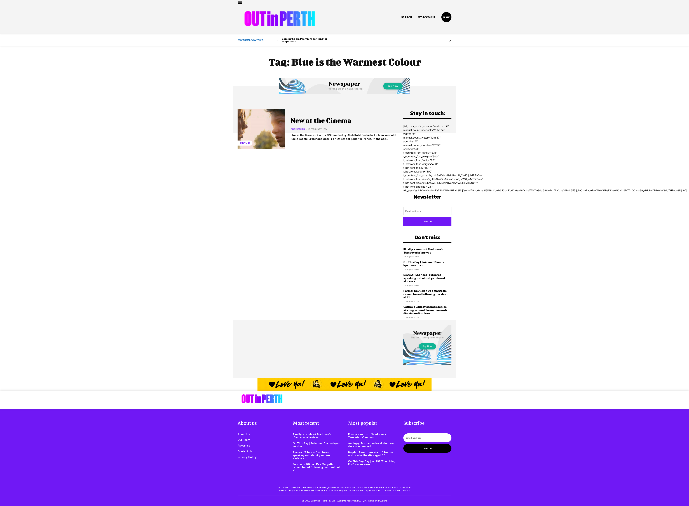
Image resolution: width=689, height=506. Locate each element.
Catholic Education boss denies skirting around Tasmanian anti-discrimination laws (425, 310)
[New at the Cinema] (261, 129)
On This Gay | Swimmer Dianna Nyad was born (423, 263)
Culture (245, 143)
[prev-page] (277, 40)
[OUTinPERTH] (280, 19)
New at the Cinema (320, 120)
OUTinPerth (297, 129)
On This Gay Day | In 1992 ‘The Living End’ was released (371, 462)
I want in (427, 221)
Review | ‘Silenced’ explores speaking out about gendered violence (424, 278)
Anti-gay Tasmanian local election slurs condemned (371, 444)
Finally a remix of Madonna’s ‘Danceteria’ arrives (423, 251)
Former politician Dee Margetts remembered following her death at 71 (426, 294)
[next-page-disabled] (450, 40)
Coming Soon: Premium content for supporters (304, 40)
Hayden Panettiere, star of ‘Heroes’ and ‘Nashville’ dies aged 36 (371, 453)
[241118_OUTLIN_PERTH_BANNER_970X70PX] (344, 384)
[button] (406, 17)
